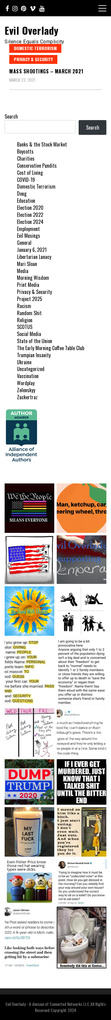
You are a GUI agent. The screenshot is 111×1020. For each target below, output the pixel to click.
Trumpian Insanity (34, 355)
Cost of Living (30, 172)
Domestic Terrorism (35, 48)
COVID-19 (26, 179)
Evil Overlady (32, 30)
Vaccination (28, 376)
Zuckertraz (27, 397)
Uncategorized (30, 369)
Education (26, 200)
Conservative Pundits (37, 165)
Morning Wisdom (33, 277)
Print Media (28, 284)
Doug (22, 193)
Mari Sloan (27, 264)
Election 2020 (30, 207)
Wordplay (26, 383)
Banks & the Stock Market (42, 144)
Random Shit (29, 313)
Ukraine (24, 362)
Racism (24, 306)
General (24, 242)
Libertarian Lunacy (34, 256)
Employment (28, 229)
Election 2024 (30, 221)
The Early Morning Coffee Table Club (50, 348)
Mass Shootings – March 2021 (46, 71)
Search (11, 116)
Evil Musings (28, 235)
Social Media (29, 334)
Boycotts (25, 151)
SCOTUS (24, 326)
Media (22, 271)
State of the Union (34, 341)
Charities (26, 158)
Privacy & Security (33, 59)
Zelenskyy (26, 390)
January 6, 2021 (32, 249)
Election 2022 (30, 214)
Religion (24, 320)
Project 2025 (29, 299)
